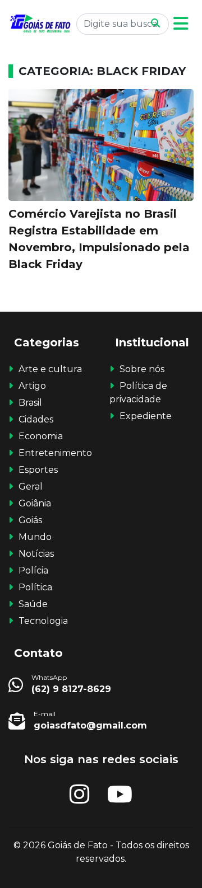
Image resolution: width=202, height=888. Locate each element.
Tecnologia (43, 621)
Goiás (30, 520)
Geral (31, 486)
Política (35, 587)
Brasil (30, 402)
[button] (180, 23)
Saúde (33, 604)
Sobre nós (142, 369)
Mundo (35, 537)
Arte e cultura (50, 369)
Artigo (32, 385)
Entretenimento (55, 453)
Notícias (36, 553)
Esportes (38, 469)
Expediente (146, 416)
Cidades (36, 419)
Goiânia (35, 503)
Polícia (33, 570)
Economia (41, 436)
